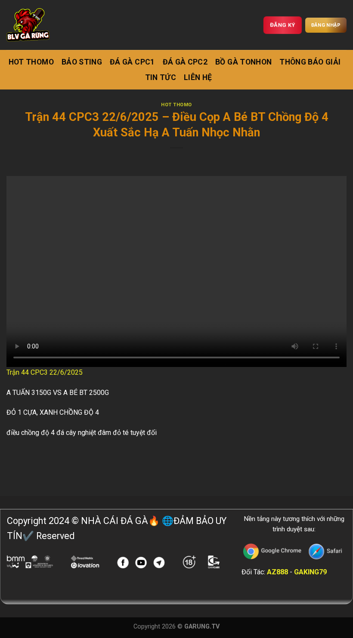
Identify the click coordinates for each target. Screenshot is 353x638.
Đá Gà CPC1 (132, 62)
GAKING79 (310, 572)
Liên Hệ (198, 77)
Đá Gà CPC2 (185, 62)
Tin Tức (160, 77)
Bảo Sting (82, 62)
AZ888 (277, 572)
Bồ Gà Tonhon (243, 62)
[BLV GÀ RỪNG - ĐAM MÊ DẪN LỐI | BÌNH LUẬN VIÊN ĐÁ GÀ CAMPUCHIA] (28, 25)
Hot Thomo (31, 62)
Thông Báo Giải (310, 62)
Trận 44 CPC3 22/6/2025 (44, 372)
